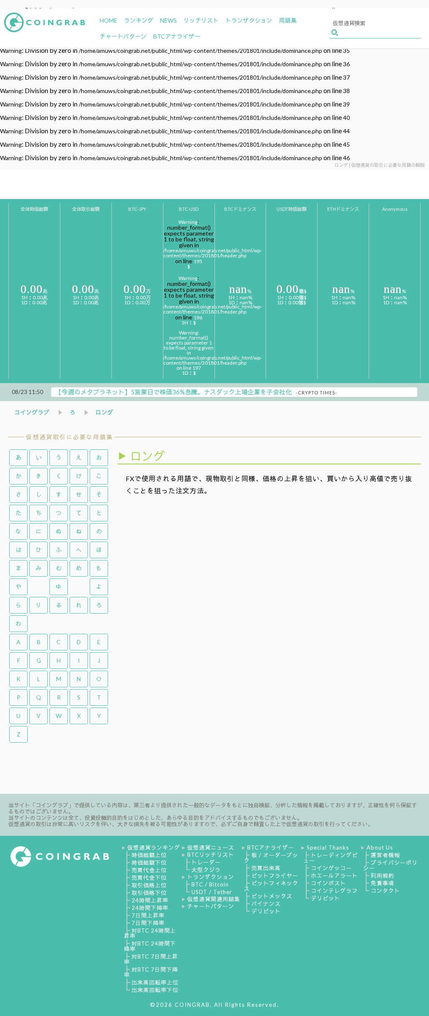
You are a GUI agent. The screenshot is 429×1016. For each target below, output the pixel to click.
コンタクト (385, 890)
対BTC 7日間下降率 (151, 972)
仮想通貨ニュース (210, 847)
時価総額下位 (149, 862)
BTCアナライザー (270, 847)
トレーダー (206, 862)
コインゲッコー (331, 868)
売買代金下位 (149, 877)
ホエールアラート (334, 875)
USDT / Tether (211, 892)
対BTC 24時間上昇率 (150, 933)
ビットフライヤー (274, 875)
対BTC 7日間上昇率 (151, 959)
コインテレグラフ (334, 890)
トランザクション (210, 876)
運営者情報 (385, 855)
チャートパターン (210, 906)
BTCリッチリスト (210, 854)
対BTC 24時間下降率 (150, 946)
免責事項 (382, 883)
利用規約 (382, 875)
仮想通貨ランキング (153, 847)
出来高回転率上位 (155, 982)
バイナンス (266, 903)
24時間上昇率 (150, 900)
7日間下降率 (148, 923)
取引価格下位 (149, 892)
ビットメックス (271, 896)
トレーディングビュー (330, 858)
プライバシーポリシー (390, 865)
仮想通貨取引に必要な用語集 (69, 437)
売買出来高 (266, 868)
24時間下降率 (150, 908)
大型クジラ (206, 869)
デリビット (266, 911)
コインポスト (328, 883)
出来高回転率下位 (155, 990)
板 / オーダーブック (271, 858)
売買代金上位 (149, 870)
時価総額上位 (149, 855)
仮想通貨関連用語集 (213, 899)
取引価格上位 (149, 885)
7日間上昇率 (148, 915)
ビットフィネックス (271, 886)
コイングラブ (31, 412)
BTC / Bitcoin (210, 884)
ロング (104, 412)
